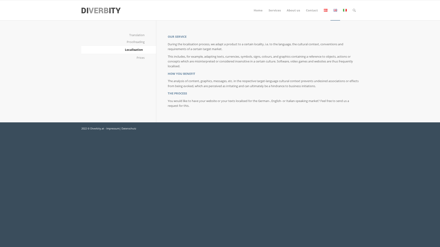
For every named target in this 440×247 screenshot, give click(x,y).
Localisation (134, 50)
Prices (141, 58)
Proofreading (136, 42)
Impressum (112, 128)
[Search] (354, 10)
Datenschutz (128, 128)
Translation (137, 35)
